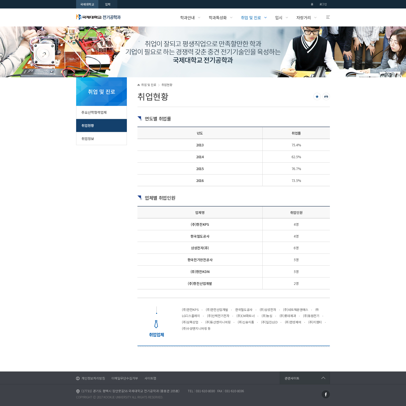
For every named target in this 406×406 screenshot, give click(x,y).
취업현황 (87, 125)
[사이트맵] (326, 17)
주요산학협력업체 (94, 112)
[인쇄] (326, 96)
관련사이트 (292, 378)
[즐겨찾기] (317, 96)
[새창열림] (326, 394)
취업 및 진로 (148, 85)
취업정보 (87, 138)
